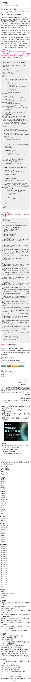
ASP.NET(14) (4, 525)
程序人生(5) (4, 531)
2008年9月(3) (4, 564)
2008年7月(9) (4, 568)
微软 (3, 509)
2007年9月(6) (4, 578)
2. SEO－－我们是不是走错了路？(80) (10, 638)
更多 (2, 513)
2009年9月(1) (4, 546)
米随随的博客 (4, 595)
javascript (5, 360)
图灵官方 (3, 597)
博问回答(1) (4, 529)
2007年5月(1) (4, 584)
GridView (13, 360)
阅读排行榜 (3, 601)
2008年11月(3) (5, 560)
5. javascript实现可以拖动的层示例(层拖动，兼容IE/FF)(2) (15, 671)
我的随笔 (3, 480)
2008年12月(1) (5, 558)
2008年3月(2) (4, 576)
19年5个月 (7, 468)
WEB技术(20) (4, 527)
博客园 (3, 9)
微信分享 (21, 366)
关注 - (11, 371)
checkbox (18, 360)
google (3, 505)
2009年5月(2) (4, 554)
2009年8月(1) (4, 548)
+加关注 (2, 376)
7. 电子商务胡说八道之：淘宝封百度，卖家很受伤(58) (14, 650)
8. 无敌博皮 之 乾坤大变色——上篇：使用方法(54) (13, 652)
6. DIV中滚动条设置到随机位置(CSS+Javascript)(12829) (15, 618)
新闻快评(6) (4, 541)
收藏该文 (15, 366)
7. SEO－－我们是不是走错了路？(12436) (11, 621)
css (3, 493)
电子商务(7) (4, 533)
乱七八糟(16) (4, 537)
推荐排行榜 (3, 659)
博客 (3, 497)
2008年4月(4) (4, 574)
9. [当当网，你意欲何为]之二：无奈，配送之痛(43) (13, 654)
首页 (7, 9)
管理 (15, 9)
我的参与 (3, 484)
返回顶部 (28, 398)
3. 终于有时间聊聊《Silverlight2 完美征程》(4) (12, 667)
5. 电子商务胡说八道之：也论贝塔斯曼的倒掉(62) (13, 646)
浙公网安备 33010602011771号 (11, 678)
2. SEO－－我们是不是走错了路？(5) (10, 665)
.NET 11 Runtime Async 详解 (9, 449)
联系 (11, 9)
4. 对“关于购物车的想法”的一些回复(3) (10, 669)
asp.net (9, 360)
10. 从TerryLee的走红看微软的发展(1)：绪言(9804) (14, 630)
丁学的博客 (5, 3)
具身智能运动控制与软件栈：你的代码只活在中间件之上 (16, 445)
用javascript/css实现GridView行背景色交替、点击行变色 (18, 387)
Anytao (3, 591)
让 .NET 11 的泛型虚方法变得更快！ (11, 447)
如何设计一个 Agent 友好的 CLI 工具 (11, 453)
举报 (29, 394)
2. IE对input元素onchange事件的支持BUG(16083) (13, 607)
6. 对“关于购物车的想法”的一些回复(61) (11, 648)
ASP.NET (6, 358)
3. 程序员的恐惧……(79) (7, 640)
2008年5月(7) (4, 572)
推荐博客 (7, 470)
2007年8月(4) (4, 580)
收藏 (26, 394)
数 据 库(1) (3, 539)
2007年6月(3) (4, 582)
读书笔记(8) (4, 535)
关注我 (9, 366)
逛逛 (27, 401)
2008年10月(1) (5, 562)
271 (6, 471)
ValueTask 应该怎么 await (8, 451)
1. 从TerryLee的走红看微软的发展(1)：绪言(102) (13, 636)
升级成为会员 (23, 384)
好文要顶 (3, 366)
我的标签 (3, 488)
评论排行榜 (3, 634)
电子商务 (4, 501)
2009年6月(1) (4, 552)
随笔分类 (2, 523)
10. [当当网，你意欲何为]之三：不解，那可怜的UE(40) (14, 656)
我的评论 (3, 482)
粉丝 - (7, 371)
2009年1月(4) (4, 556)
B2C (3, 507)
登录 (22, 401)
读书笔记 (4, 511)
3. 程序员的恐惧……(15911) (8, 609)
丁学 (23, 348)
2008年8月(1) (4, 566)
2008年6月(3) (4, 570)
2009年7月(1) (4, 550)
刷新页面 (23, 398)
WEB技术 (11, 358)
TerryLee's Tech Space (7, 593)
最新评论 (3, 486)
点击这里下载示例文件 (11, 345)
